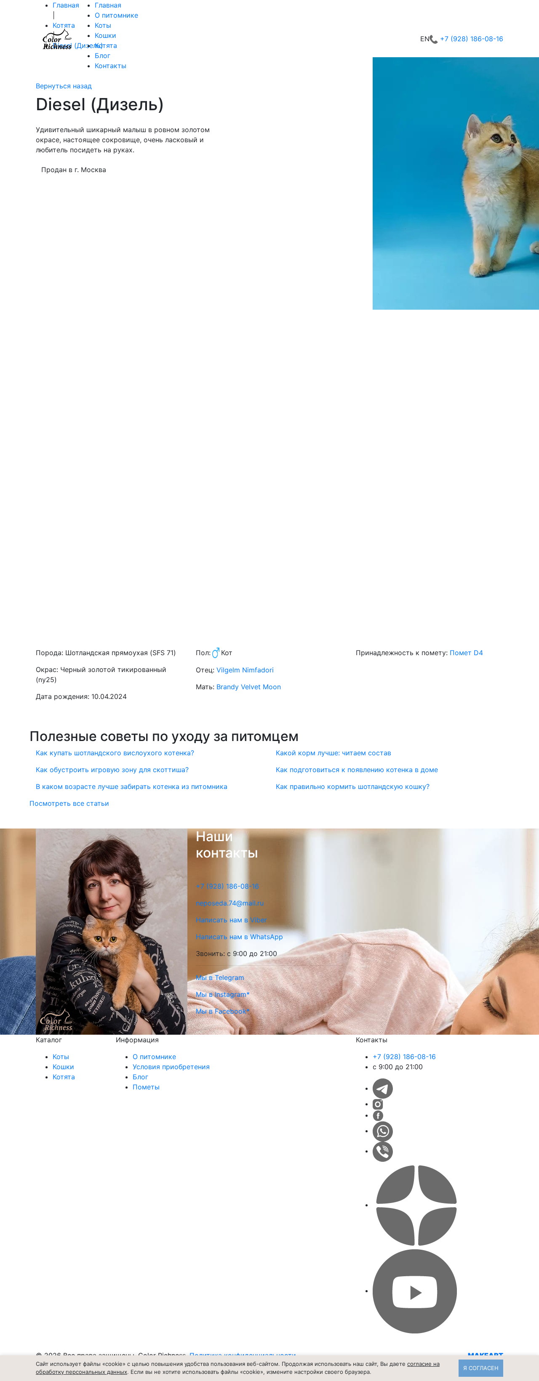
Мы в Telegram (220, 977)
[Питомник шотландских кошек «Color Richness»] (57, 38)
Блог (102, 55)
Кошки (105, 35)
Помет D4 (466, 652)
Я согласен (481, 1368)
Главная (108, 5)
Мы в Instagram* (223, 994)
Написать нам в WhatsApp (239, 936)
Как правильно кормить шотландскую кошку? (353, 786)
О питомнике (116, 15)
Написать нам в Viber (231, 920)
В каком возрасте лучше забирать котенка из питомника (131, 786)
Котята (106, 45)
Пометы (146, 1087)
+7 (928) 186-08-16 (471, 39)
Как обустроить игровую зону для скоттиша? (112, 769)
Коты (103, 25)
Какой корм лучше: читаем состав (333, 753)
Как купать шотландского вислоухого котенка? (115, 753)
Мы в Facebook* (223, 1011)
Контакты (110, 65)
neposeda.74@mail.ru (230, 903)
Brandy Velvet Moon (248, 687)
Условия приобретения (171, 1066)
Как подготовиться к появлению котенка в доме (357, 769)
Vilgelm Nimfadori (245, 670)
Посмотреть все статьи (69, 803)
